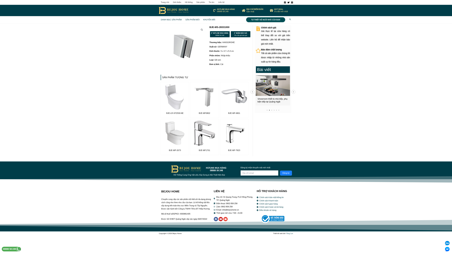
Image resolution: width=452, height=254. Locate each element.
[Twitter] (288, 2)
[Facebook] (285, 2)
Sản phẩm (200, 2)
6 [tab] (278, 110)
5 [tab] (276, 110)
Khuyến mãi (209, 20)
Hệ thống (189, 2)
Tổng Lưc (289, 233)
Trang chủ (165, 2)
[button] (252, 92)
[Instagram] (292, 2)
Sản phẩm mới (192, 20)
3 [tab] (271, 110)
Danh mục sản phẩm (171, 20)
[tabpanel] (273, 90)
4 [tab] (274, 110)
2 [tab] (269, 110)
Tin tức (211, 2)
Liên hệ (221, 2)
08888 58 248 (9, 249)
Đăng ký (285, 173)
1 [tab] (267, 110)
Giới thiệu (177, 2)
